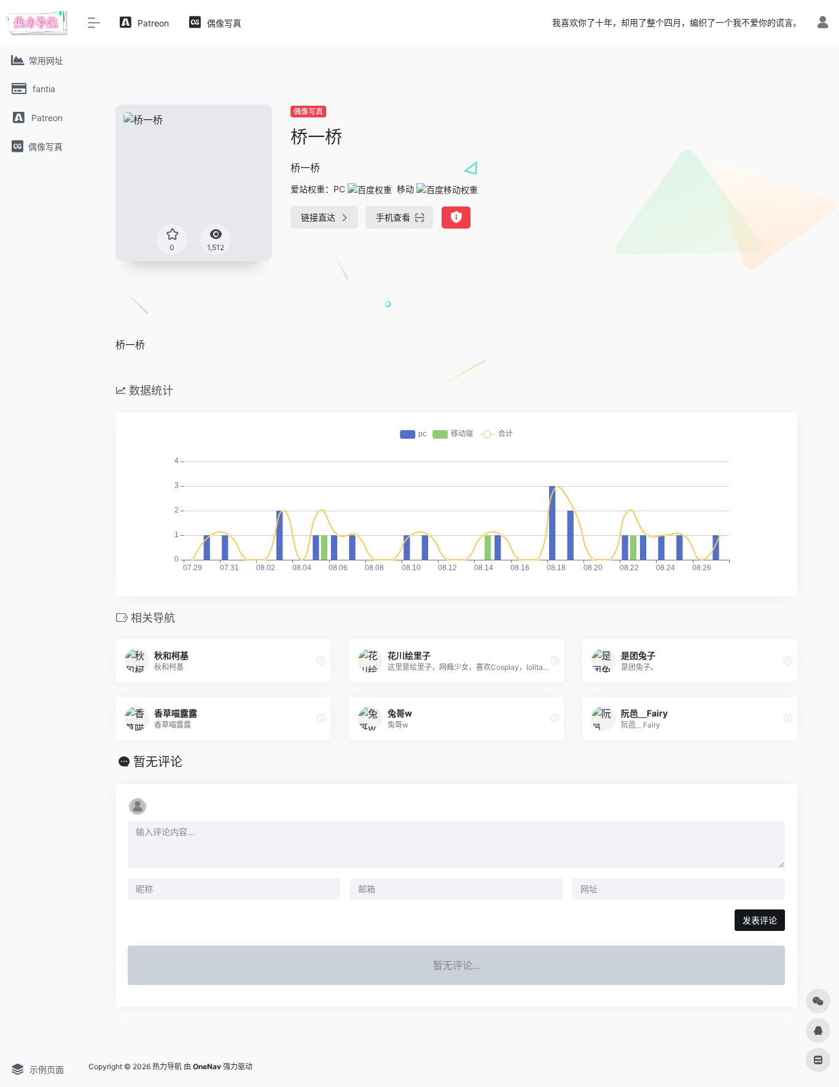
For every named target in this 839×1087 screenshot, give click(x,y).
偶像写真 (308, 111)
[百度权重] (370, 189)
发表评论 (760, 920)
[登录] (822, 23)
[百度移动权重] (447, 189)
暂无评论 (157, 762)
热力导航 (167, 1066)
